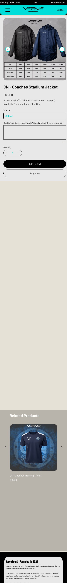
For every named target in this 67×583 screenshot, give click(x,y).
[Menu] (7, 10)
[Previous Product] (5, 447)
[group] (33, 453)
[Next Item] (62, 49)
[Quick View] (33, 447)
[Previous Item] (7, 49)
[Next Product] (62, 447)
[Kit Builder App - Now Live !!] (33, 2)
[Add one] (19, 153)
